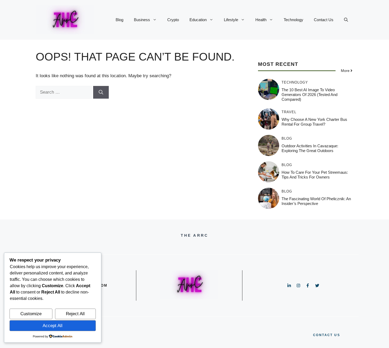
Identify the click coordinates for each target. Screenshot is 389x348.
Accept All (52, 325)
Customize (31, 313)
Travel (289, 112)
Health (260, 19)
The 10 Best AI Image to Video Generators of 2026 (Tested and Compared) (309, 95)
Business (142, 19)
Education (198, 19)
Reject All (75, 313)
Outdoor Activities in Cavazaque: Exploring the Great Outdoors (310, 148)
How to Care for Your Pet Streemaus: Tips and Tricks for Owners (315, 174)
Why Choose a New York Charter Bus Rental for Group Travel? (314, 121)
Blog (119, 19)
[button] (346, 20)
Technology (293, 19)
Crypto (173, 19)
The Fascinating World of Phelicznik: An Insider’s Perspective (316, 201)
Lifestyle (231, 19)
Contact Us (323, 19)
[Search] (101, 92)
